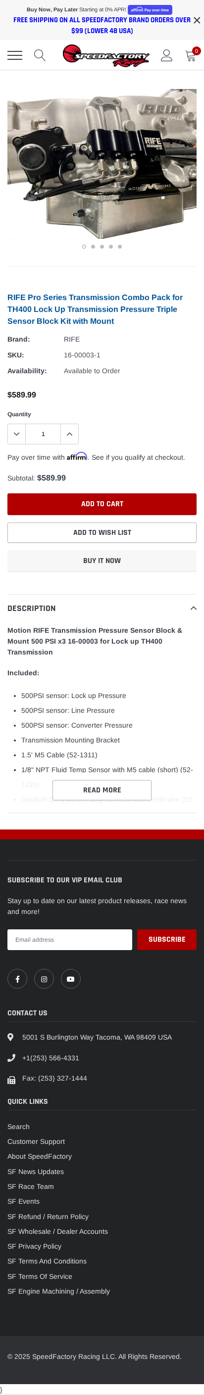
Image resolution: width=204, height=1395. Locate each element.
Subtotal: (21, 478)
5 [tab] (120, 247)
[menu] (14, 55)
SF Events (23, 1201)
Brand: (18, 339)
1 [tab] (84, 247)
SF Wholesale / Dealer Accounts (57, 1231)
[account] (167, 55)
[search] (40, 55)
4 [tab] (111, 247)
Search (18, 1127)
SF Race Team (30, 1186)
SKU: (15, 355)
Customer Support (36, 1141)
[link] (17, 979)
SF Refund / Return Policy (48, 1217)
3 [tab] (102, 247)
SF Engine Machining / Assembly (58, 1291)
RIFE (72, 339)
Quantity (19, 414)
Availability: (27, 371)
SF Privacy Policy (34, 1246)
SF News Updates (35, 1172)
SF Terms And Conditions (47, 1261)
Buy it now (102, 561)
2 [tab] (93, 247)
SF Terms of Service (39, 1276)
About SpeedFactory (39, 1156)
